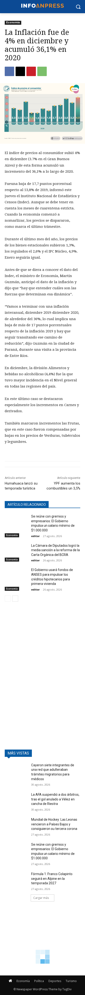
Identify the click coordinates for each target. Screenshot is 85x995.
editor (35, 536)
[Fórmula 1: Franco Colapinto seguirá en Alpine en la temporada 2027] (16, 880)
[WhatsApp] (42, 71)
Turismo (71, 981)
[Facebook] (9, 71)
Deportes (54, 981)
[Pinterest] (31, 71)
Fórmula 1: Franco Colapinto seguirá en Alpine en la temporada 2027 (51, 878)
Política (39, 981)
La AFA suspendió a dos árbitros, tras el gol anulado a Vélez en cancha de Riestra (55, 799)
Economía (13, 22)
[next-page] (15, 598)
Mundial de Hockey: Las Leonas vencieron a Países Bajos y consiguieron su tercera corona (54, 824)
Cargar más (41, 898)
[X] (20, 71)
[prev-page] (8, 598)
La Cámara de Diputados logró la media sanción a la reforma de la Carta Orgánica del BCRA (55, 550)
